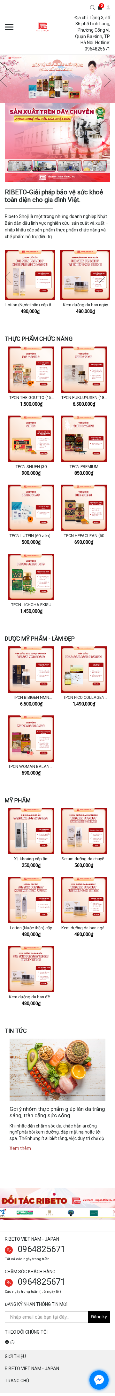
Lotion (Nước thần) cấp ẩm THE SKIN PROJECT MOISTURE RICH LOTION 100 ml (30, 305)
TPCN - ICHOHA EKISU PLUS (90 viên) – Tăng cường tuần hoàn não (31, 605)
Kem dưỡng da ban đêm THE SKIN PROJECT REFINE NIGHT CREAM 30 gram (31, 997)
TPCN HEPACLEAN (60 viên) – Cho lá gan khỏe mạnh (83, 536)
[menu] (9, 27)
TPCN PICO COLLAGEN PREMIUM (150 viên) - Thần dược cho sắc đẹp (84, 698)
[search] (92, 8)
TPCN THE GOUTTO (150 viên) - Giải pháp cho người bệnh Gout (31, 398)
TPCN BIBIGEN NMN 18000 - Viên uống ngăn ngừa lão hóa (31, 698)
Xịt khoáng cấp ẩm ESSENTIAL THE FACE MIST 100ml (31, 859)
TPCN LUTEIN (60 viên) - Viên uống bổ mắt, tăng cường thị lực (31, 536)
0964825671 (41, 1249)
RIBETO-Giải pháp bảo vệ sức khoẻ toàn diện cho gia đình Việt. (54, 196)
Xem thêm (20, 1148)
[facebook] (7, 1342)
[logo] (43, 27)
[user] (105, 8)
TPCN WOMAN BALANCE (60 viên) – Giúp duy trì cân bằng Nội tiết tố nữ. (31, 767)
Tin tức (16, 1030)
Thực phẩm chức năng (39, 338)
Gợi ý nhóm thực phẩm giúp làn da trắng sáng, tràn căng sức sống (57, 1112)
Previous (10, 277)
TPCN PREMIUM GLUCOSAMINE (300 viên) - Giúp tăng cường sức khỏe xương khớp (84, 467)
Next (104, 277)
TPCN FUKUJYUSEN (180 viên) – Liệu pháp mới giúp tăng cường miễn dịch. (83, 398)
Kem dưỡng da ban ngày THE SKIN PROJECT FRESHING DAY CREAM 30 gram (85, 305)
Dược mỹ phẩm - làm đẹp (40, 638)
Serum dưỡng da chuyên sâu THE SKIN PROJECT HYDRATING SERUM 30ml (84, 859)
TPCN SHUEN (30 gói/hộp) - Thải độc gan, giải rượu (31, 467)
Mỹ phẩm (18, 800)
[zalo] (12, 1342)
